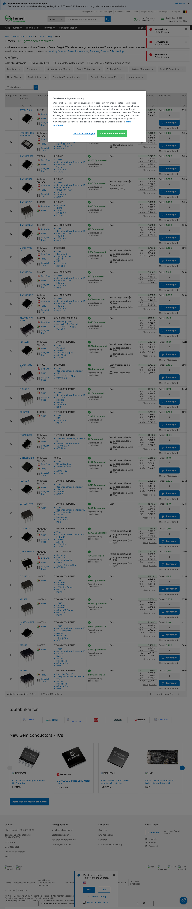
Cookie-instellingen (84, 133)
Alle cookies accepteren (112, 133)
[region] (97, 116)
